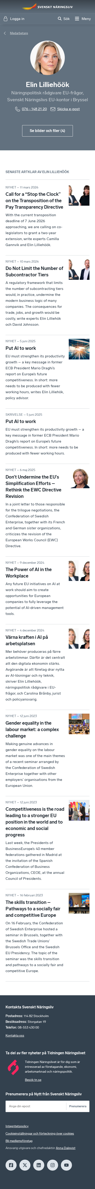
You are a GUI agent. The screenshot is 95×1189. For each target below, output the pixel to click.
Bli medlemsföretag (19, 1141)
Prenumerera (77, 1106)
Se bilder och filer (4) (47, 131)
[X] (24, 1165)
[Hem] (47, 6)
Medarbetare (19, 33)
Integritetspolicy (17, 1126)
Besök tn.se (33, 1080)
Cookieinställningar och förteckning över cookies (40, 1134)
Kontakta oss (15, 1036)
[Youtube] (66, 1165)
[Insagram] (52, 1165)
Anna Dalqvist (65, 1148)
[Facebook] (11, 1165)
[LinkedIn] (38, 1165)
